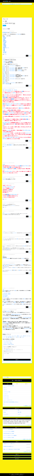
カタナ (4, 61)
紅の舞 (4, 38)
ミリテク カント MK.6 (7, 391)
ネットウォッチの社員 (6, 421)
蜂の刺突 (4, 37)
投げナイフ (9, 105)
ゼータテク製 (5, 420)
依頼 (20, 165)
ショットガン (5, 423)
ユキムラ (23, 420)
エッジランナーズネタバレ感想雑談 (9, 431)
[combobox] (17, 377)
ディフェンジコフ (14, 317)
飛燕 (4, 39)
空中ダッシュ (7, 267)
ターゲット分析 (6, 168)
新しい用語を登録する (17, 380)
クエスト (19, 414)
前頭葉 (27, 421)
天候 (13, 423)
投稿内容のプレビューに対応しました (9, 443)
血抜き (4, 43)
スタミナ (23, 67)
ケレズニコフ (8, 311)
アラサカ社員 (11, 421)
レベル (6, 204)
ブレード (11, 23)
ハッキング (16, 137)
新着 (17, 383)
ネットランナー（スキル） (7, 294)
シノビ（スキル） (5, 295)
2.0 (3, 264)
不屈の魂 (4, 45)
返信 (27, 55)
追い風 (8, 264)
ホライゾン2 (10, 340)
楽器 (17, 420)
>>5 (5, 146)
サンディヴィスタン (6, 258)
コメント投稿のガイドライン (7, 349)
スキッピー (5, 389)
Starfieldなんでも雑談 (6, 344)
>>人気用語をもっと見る (27, 405)
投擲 (11, 62)
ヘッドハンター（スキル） (7, 293)
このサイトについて (17, 456)
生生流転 (4, 42)
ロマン (14, 92)
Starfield (12, 344)
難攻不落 (4, 40)
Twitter (5, 25)
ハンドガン (8, 130)
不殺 (9, 144)
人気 (7, 383)
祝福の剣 (4, 44)
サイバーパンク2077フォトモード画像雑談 (10, 435)
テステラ (9, 420)
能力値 (4, 32)
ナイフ (4, 62)
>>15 (5, 54)
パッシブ (13, 304)
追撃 (4, 49)
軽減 (13, 267)
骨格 (21, 423)
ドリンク (24, 423)
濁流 (4, 36)
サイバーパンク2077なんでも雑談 (9, 385)
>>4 (4, 164)
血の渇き (4, 46)
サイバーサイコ (5, 144)
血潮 (4, 50)
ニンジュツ (13, 205)
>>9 (5, 207)
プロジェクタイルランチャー (16, 314)
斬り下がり (5, 41)
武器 (18, 410)
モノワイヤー (15, 232)
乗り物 (5, 412)
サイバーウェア (10, 112)
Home (3, 3)
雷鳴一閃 (6, 265)
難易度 (12, 99)
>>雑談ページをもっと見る (27, 439)
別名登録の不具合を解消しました (9, 446)
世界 (22, 91)
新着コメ (26, 383)
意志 (4, 103)
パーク (17, 34)
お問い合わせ (17, 458)
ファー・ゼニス (5, 340)
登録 (6, 21)
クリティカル (20, 69)
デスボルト (5, 51)
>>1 (3, 289)
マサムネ (15, 420)
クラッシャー (24, 421)
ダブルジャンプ (5, 322)
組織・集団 (19, 412)
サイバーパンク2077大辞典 (9, 3)
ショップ (20, 420)
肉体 (5, 124)
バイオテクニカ (16, 421)
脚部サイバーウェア (17, 423)
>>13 (5, 199)
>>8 (3, 212)
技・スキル (16, 3)
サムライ (9, 91)
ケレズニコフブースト (7, 317)
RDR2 (11, 343)
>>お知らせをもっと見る (27, 451)
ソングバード (6, 393)
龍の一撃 (4, 52)
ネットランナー (27, 328)
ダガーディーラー (9, 103)
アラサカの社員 (10, 423)
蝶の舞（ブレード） (6, 47)
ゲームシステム (6, 414)
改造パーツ (11, 144)
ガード (11, 188)
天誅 (4, 48)
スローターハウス (12, 264)
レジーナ (17, 165)
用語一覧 (17, 454)
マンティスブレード (12, 65)
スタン (5, 96)
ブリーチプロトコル (27, 420)
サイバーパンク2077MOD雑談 (8, 429)
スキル (7, 23)
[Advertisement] (17, 11)
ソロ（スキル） (5, 296)
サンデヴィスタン (24, 116)
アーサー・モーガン (6, 343)
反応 (6, 32)
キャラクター (6, 410)
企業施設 (20, 421)
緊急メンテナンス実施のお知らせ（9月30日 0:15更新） (12, 449)
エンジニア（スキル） (6, 297)
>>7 (3, 256)
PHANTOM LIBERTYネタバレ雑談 (9, 433)
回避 (27, 119)
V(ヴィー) (5, 387)
